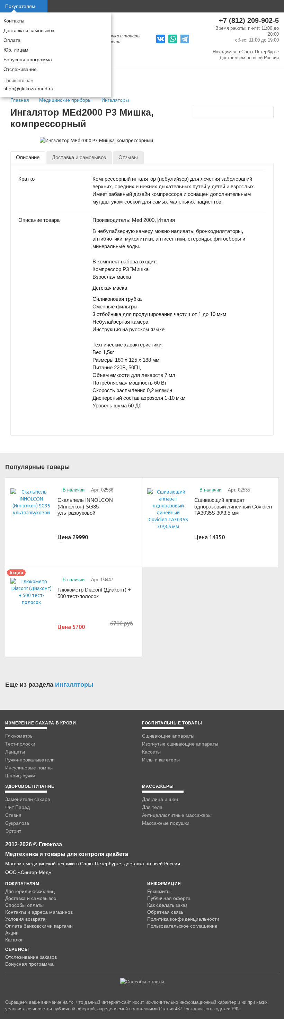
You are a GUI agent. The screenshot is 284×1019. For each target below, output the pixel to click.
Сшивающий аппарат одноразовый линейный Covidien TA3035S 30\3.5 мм (233, 506)
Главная (19, 100)
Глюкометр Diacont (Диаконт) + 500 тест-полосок (94, 593)
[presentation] (28, 158)
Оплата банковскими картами (39, 926)
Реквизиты (158, 891)
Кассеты (151, 752)
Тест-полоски (20, 744)
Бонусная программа (27, 59)
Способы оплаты (24, 905)
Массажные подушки (165, 823)
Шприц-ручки (20, 775)
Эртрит (13, 831)
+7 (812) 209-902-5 (249, 20)
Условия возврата (25, 919)
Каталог (14, 940)
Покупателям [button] (20, 6)
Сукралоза (17, 823)
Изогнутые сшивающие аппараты (180, 744)
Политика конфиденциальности (183, 919)
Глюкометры (19, 736)
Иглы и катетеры (161, 760)
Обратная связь (165, 912)
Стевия (13, 815)
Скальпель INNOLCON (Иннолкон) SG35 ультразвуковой (85, 506)
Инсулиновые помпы (29, 767)
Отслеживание (20, 69)
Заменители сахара (27, 799)
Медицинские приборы (66, 100)
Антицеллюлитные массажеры (177, 815)
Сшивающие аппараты (168, 736)
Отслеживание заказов (31, 957)
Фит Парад (17, 807)
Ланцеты (15, 752)
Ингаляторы (115, 100)
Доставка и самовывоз (28, 30)
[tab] (27, 157)
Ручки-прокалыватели (30, 760)
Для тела (152, 807)
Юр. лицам (15, 50)
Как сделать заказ (167, 905)
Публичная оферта (168, 898)
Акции (12, 933)
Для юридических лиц (30, 891)
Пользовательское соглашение (182, 926)
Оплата (11, 40)
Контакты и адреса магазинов (39, 912)
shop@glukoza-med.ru (28, 88)
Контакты (13, 21)
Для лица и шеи (160, 799)
